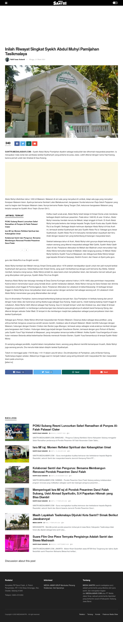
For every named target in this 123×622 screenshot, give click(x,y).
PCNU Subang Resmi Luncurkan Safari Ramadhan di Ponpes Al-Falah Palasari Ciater (21, 224)
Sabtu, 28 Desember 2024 (59, 476)
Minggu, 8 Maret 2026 (58, 433)
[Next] (26, 250)
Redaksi (82, 614)
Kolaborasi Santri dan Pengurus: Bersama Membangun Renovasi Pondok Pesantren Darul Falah (22, 240)
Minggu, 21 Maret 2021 (37, 59)
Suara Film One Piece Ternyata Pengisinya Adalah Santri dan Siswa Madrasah (73, 538)
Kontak (97, 614)
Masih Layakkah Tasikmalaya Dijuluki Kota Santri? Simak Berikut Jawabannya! (75, 517)
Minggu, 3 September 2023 (59, 544)
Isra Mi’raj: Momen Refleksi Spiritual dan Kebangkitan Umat (72, 447)
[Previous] (22, 250)
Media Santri (37, 522)
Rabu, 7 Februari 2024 (52, 522)
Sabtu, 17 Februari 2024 (58, 501)
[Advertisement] (61, 26)
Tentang (90, 614)
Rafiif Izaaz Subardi (17, 59)
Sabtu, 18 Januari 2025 (58, 451)
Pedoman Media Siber (110, 614)
